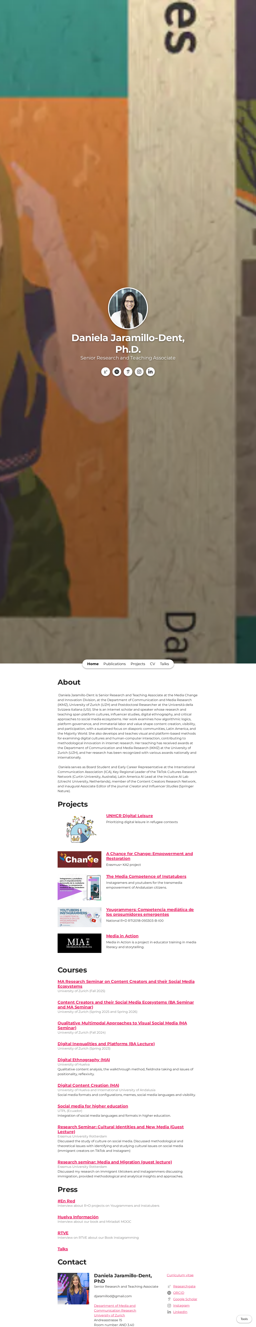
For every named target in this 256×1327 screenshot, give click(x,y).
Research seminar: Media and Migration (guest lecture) (115, 1162)
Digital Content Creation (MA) (88, 1085)
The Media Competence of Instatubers (146, 876)
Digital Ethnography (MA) (84, 1059)
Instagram (181, 1305)
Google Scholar (185, 1299)
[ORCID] (116, 371)
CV (152, 664)
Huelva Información (78, 1217)
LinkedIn (180, 1312)
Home (93, 664)
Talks (164, 664)
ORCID (178, 1293)
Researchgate (184, 1286)
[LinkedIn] (150, 371)
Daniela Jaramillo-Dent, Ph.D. (128, 343)
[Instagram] (139, 371)
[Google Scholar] (128, 371)
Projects (138, 664)
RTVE (63, 1233)
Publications (114, 664)
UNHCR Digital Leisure (129, 815)
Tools (244, 1319)
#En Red (66, 1201)
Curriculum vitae (180, 1275)
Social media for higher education (93, 1106)
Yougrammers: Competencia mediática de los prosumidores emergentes (150, 912)
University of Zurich (109, 1315)
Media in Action (122, 936)
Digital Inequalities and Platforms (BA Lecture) (106, 1043)
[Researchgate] (105, 371)
